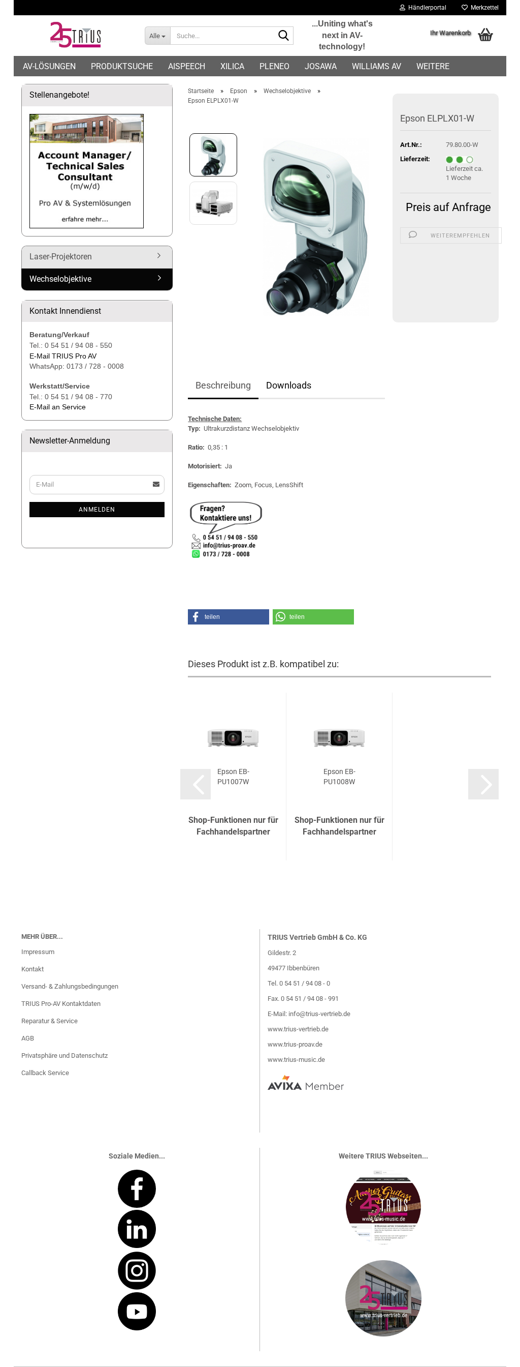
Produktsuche (122, 66)
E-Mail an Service (57, 407)
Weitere (432, 66)
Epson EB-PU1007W (233, 776)
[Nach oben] (492, 1351)
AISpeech (186, 66)
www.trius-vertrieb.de (298, 1029)
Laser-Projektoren (60, 256)
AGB (27, 1038)
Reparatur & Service (49, 1021)
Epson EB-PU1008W (339, 776)
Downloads (288, 385)
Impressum (37, 952)
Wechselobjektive (60, 279)
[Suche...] (284, 36)
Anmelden (97, 509)
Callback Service (45, 1073)
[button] (228, 617)
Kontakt (32, 969)
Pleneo (274, 66)
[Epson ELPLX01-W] (316, 227)
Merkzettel (483, 7)
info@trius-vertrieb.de (319, 1014)
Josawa (321, 66)
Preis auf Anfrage (448, 207)
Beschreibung (223, 385)
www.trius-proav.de (295, 1044)
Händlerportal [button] (425, 7)
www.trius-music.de (296, 1059)
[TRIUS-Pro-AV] (75, 35)
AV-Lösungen (49, 66)
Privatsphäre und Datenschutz (64, 1055)
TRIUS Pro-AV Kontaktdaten (61, 1003)
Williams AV (376, 66)
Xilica (232, 66)
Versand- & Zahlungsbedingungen (69, 986)
